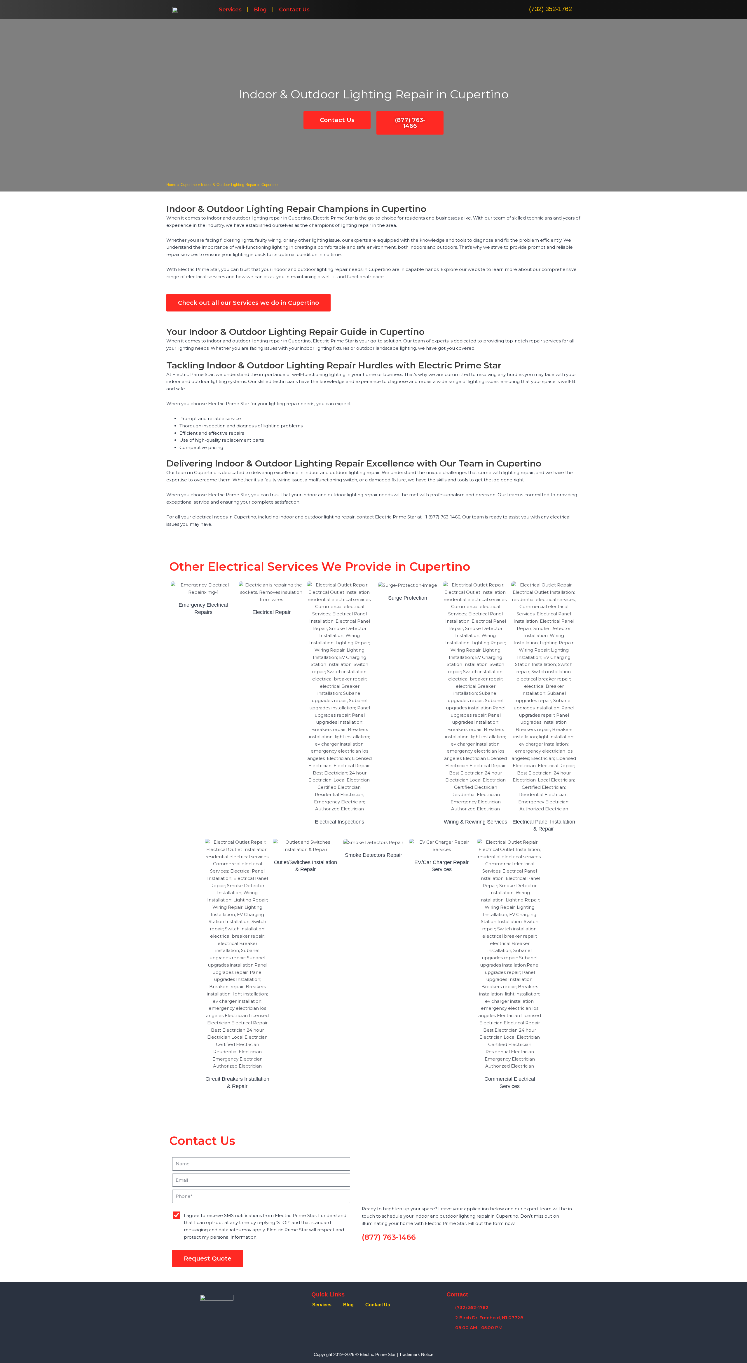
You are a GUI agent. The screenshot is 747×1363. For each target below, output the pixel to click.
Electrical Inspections (339, 822)
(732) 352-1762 (550, 9)
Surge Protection (407, 598)
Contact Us (294, 9)
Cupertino (189, 184)
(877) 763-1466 (389, 1237)
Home (171, 184)
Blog (260, 9)
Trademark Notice (416, 1354)
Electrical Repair (271, 612)
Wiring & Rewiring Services (475, 822)
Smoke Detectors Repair (373, 855)
